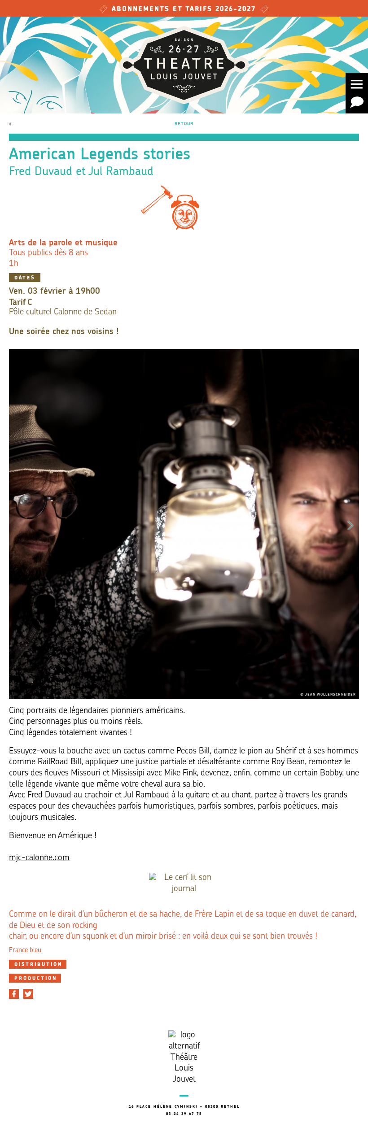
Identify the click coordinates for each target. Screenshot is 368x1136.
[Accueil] (184, 65)
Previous (17, 523)
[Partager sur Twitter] (28, 994)
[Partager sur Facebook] (14, 994)
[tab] (37, 964)
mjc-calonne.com (39, 858)
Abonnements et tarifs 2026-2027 (184, 9)
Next (350, 523)
